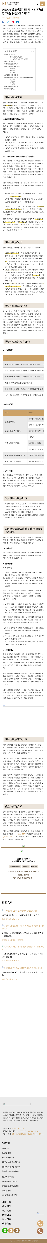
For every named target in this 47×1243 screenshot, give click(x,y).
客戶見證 (6, 1210)
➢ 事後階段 (12, 84)
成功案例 (6, 1206)
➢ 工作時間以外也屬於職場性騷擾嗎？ (19, 59)
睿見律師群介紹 (9, 89)
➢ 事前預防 (12, 80)
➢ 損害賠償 (12, 71)
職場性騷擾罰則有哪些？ (12, 66)
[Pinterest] (13, 22)
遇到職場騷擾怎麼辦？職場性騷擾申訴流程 (18, 78)
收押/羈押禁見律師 (9, 1181)
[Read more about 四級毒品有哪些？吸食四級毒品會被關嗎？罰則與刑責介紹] (23, 948)
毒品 (3, 919)
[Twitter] (8, 22)
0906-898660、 (22, 1131)
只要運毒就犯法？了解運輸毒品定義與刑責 (20, 915)
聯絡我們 (6, 1223)
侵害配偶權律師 (8, 1157)
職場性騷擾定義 (9, 54)
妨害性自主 (5, 940)
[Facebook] (3, 22)
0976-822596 (33, 1131)
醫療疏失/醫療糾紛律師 (11, 1162)
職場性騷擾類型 (9, 61)
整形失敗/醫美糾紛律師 (11, 1167)
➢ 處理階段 (12, 82)
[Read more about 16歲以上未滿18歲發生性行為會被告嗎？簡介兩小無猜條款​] (23, 927)
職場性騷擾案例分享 (11, 86)
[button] (37, 3)
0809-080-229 (18, 1128)
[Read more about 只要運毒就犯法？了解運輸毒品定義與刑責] (19, 910)
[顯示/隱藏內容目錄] (30, 51)
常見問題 (6, 1219)
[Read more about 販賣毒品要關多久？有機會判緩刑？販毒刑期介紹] (22, 967)
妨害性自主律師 (8, 1177)
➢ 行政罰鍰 (12, 69)
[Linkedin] (17, 22)
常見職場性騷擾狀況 (11, 75)
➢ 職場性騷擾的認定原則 (15, 57)
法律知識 (8, 919)
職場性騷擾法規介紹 (11, 64)
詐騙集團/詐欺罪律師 (10, 1186)
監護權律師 (6, 1153)
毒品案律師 (6, 1190)
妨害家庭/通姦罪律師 (10, 1171)
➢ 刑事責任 (12, 73)
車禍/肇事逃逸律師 (9, 1195)
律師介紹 (6, 1201)
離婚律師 (5, 1148)
